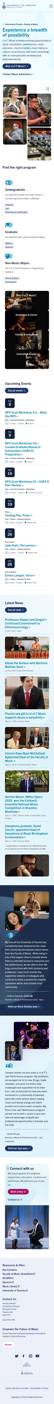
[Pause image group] (48, 89)
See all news (14, 609)
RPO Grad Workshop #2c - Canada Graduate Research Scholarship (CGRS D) (23, 448)
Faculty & (26, 334)
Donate (8, 1344)
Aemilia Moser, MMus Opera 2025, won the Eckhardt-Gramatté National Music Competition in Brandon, (23, 804)
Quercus (6, 1282)
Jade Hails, (20, 545)
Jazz (7, 208)
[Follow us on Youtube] (37, 1356)
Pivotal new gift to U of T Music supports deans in (25, 715)
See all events (15, 390)
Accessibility (35, 1388)
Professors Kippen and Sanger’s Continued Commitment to (26, 623)
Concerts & (26, 353)
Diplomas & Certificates (16, 211)
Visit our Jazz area (17, 1148)
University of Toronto (13, 1290)
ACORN (6, 1278)
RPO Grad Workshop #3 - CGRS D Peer (27, 483)
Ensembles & (26, 314)
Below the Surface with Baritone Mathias (26, 664)
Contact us (14, 1199)
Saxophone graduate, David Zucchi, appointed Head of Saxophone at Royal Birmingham (26, 831)
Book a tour (17, 1191)
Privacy (45, 1388)
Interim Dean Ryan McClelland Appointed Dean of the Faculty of (26, 757)
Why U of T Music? (15, 66)
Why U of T (26, 295)
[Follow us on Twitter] (17, 1356)
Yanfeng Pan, (18, 515)
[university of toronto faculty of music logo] (19, 6)
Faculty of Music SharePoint (17, 1273)
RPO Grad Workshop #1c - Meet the (26, 414)
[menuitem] (19, 1269)
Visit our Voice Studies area (22, 1006)
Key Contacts (9, 1269)
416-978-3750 (8, 1320)
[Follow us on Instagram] (30, 1356)
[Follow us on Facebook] (23, 1356)
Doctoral (9, 246)
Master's (9, 242)
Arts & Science (12, 277)
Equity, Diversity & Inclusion (17, 1388)
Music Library (9, 1286)
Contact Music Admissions (17, 74)
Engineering (10, 281)
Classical (9, 204)
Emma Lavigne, (19, 575)
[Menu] (51, 6)
